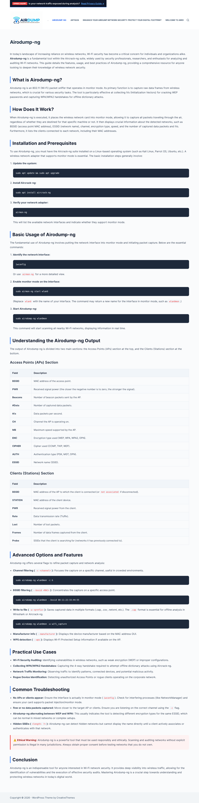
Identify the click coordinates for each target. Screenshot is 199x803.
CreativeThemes (66, 797)
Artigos (75, 20)
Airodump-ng (59, 20)
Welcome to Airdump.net (178, 20)
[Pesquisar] (188, 20)
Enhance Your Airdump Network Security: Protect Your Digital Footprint (122, 20)
